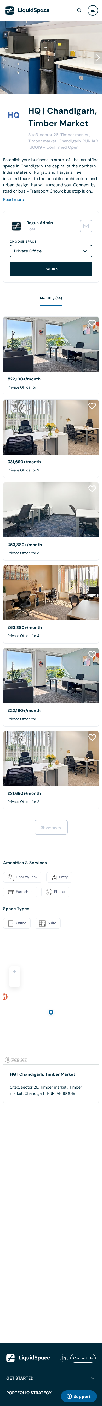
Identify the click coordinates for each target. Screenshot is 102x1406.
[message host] (86, 226)
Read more (13, 199)
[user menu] (93, 10)
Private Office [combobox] (28, 251)
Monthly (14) (51, 298)
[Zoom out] (14, 982)
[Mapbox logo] (16, 1060)
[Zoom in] (14, 971)
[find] (79, 10)
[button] (98, 57)
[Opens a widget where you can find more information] (79, 1396)
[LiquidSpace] (28, 1358)
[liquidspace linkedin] (64, 1358)
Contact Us (83, 1358)
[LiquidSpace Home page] (27, 10)
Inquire (51, 269)
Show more (51, 827)
